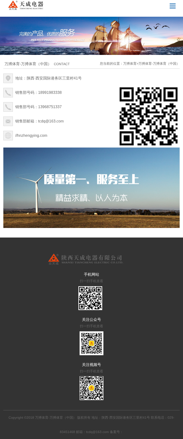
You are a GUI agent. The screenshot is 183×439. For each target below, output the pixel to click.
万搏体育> (130, 63)
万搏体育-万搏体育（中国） (159, 63)
